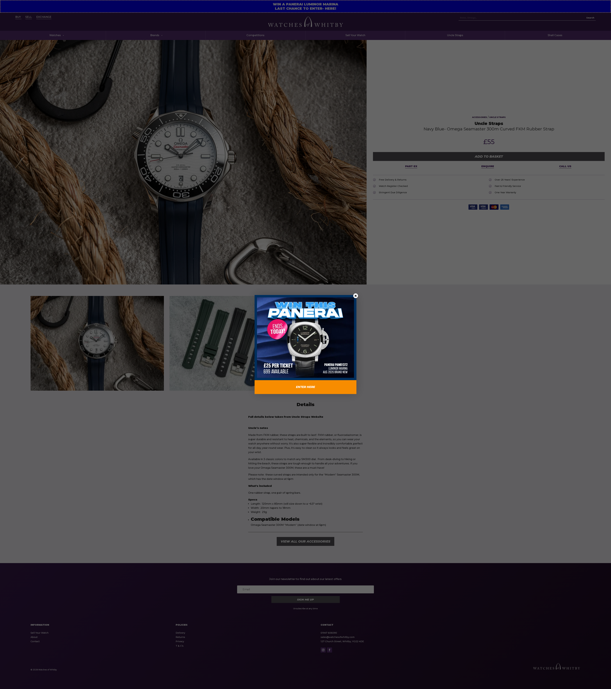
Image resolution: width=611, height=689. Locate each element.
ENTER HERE (305, 387)
